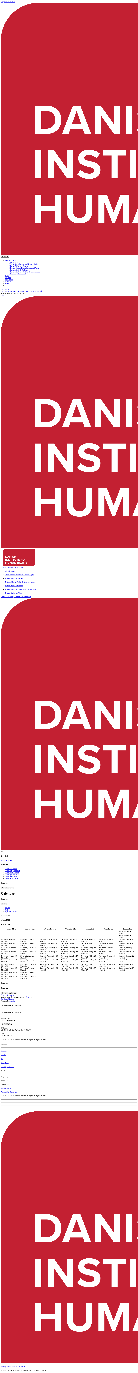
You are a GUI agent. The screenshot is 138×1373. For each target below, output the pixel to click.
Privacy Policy (5, 1063)
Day (6, 910)
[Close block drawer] (2, 851)
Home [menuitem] (7, 276)
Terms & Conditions (18, 1366)
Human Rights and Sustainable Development (24, 272)
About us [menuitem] (8, 282)
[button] (5, 289)
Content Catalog (12, 567)
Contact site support (7, 995)
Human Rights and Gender (18, 266)
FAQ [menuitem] (7, 283)
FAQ (29, 597)
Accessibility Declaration (7, 1067)
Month (7, 908)
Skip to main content (8, 2)
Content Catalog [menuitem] (10, 260)
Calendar (8, 597)
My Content (16, 597)
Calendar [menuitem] (8, 278)
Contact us (3, 1051)
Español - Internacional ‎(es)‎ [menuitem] (19, 291)
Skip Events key (6, 860)
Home (3, 597)
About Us (3, 1055)
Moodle (12, 1001)
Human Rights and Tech (17, 274)
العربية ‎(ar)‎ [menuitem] (41, 291)
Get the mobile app (7, 999)
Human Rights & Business (18, 270)
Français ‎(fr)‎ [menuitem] (33, 291)
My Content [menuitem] (9, 280)
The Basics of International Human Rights (23, 264)
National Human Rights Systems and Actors (24, 268)
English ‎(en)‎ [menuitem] (5, 291)
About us (24, 597)
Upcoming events (11, 912)
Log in (3, 295)
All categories (14, 262)
